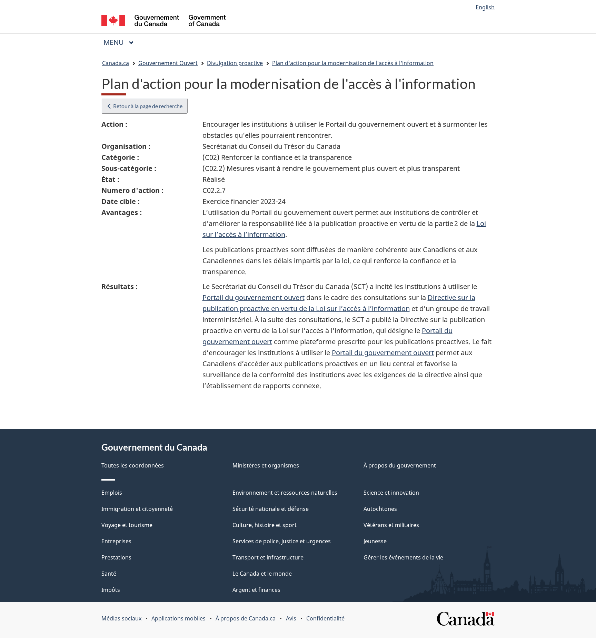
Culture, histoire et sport (264, 525)
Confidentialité (325, 618)
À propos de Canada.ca (246, 618)
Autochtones (380, 509)
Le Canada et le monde (262, 573)
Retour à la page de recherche (147, 106)
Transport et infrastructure (268, 557)
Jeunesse (375, 541)
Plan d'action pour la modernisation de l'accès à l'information (353, 63)
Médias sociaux (121, 618)
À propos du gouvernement (400, 465)
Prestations (116, 557)
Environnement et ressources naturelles (284, 492)
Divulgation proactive (235, 63)
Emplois (111, 492)
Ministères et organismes (265, 465)
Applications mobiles (178, 618)
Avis (291, 618)
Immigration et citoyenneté (137, 509)
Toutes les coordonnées (132, 465)
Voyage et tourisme (126, 525)
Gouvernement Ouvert (168, 63)
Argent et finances (256, 590)
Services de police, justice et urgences (281, 541)
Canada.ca (115, 63)
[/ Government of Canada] (163, 21)
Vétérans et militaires (391, 525)
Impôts (110, 590)
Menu (121, 42)
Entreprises (116, 541)
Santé (108, 573)
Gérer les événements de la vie (403, 557)
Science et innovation (391, 492)
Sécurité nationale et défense (270, 509)
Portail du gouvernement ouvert (253, 297)
